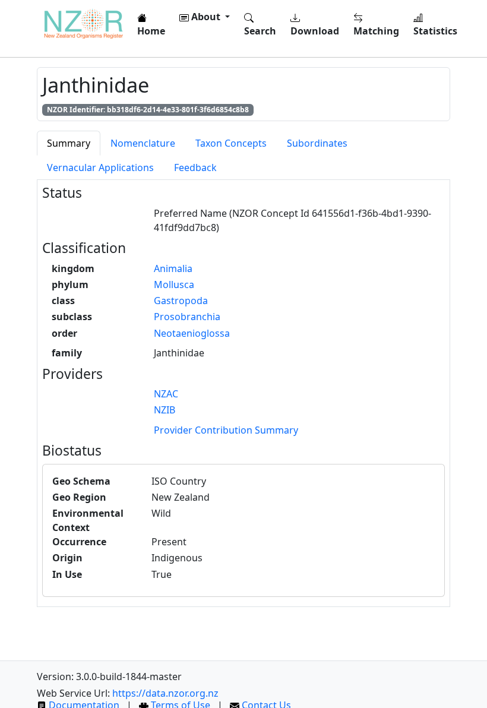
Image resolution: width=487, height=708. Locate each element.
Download (314, 30)
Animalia (173, 268)
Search (260, 30)
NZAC (166, 393)
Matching (376, 30)
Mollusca (174, 284)
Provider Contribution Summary (226, 430)
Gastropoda (181, 300)
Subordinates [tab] (317, 143)
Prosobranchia (187, 316)
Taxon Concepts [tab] (231, 143)
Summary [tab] (68, 143)
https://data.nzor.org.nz (165, 693)
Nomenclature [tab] (142, 143)
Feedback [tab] (195, 167)
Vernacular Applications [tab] (100, 167)
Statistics (435, 30)
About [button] (206, 16)
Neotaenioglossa (192, 333)
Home (151, 30)
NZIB (164, 409)
